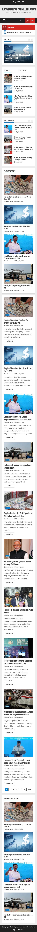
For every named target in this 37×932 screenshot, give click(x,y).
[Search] (21, 20)
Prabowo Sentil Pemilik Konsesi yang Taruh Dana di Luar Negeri (18, 747)
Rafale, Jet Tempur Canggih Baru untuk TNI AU (8, 129)
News (22, 49)
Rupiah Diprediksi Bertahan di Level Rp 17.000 (8, 160)
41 (24, 790)
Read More (10, 340)
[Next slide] (32, 40)
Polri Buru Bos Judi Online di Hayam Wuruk (18, 597)
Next (29, 790)
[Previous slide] (29, 40)
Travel (7, 508)
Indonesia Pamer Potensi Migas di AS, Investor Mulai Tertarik (18, 648)
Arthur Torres (26, 61)
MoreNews (31, 927)
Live (32, 20)
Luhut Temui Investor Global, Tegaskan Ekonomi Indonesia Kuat (8, 99)
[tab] (11, 70)
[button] (4, 20)
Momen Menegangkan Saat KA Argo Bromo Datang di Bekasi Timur (18, 699)
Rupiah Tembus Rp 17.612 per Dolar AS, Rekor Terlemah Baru (8, 139)
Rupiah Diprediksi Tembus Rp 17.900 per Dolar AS (8, 149)
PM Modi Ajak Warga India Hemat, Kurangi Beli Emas (18, 549)
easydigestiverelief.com (19, 9)
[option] (18, 130)
